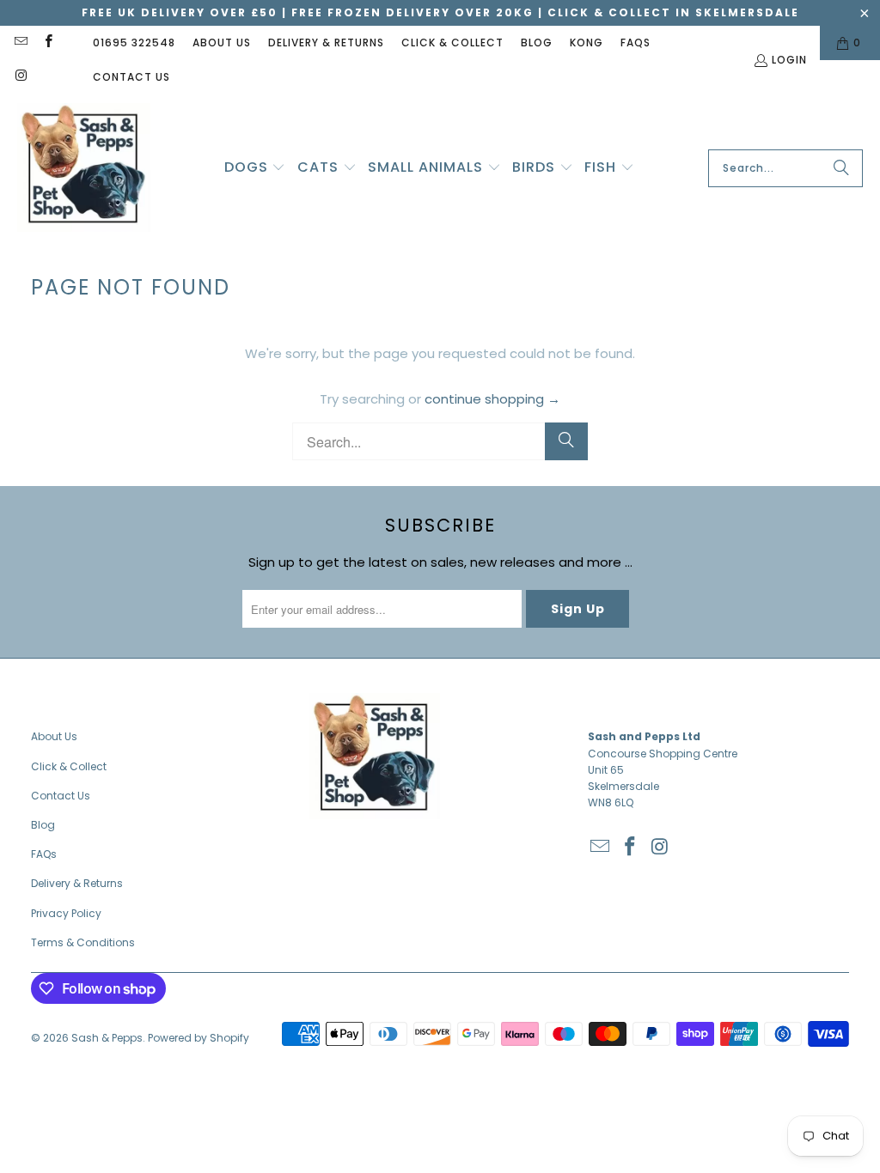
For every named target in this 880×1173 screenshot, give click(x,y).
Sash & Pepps (107, 1037)
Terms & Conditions (83, 942)
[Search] (841, 168)
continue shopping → (492, 399)
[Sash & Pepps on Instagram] (20, 77)
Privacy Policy (66, 913)
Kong (586, 42)
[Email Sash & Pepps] (20, 42)
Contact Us (131, 77)
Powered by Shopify (198, 1037)
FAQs (635, 42)
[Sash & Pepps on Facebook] (47, 42)
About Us (221, 42)
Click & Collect (452, 42)
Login (789, 59)
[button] (255, 168)
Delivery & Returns (326, 42)
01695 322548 (134, 42)
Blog (537, 42)
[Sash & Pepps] (83, 168)
